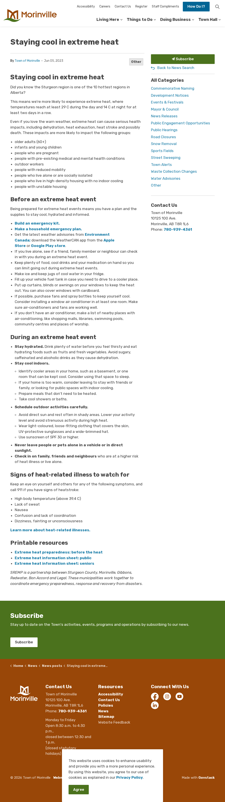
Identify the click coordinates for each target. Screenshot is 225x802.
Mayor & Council (165, 109)
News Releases (164, 116)
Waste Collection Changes (174, 171)
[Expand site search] (217, 6)
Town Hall (207, 19)
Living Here (107, 19)
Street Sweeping (165, 157)
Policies (105, 705)
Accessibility (86, 6)
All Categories (167, 80)
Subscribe (184, 59)
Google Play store (48, 245)
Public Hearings (164, 130)
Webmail (60, 778)
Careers (104, 6)
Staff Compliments (165, 6)
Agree (78, 789)
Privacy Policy (129, 777)
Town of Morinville (27, 61)
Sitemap (106, 716)
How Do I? (196, 6)
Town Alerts (161, 164)
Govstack (206, 778)
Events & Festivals (167, 102)
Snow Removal (164, 144)
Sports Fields (162, 151)
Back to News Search (175, 67)
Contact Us (123, 6)
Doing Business (175, 19)
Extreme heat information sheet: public (53, 558)
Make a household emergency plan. (48, 229)
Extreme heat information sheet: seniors (54, 563)
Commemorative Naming (172, 88)
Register (141, 6)
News (103, 711)
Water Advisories (165, 178)
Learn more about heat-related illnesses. (50, 530)
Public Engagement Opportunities (180, 123)
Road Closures (163, 137)
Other (136, 62)
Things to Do (139, 19)
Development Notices (170, 95)
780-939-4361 (178, 229)
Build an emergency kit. (37, 223)
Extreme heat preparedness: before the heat (59, 552)
